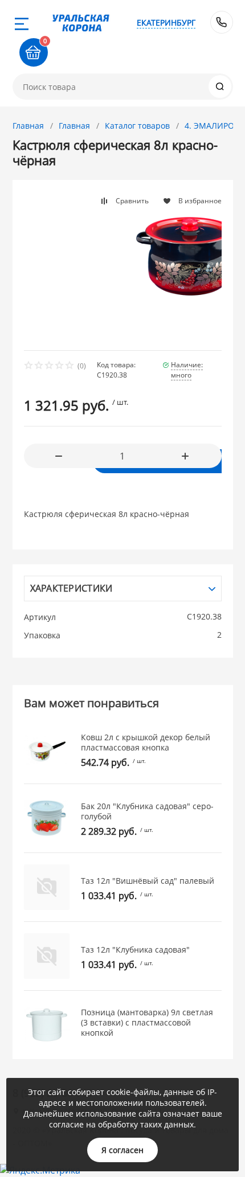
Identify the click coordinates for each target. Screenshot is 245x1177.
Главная (28, 125)
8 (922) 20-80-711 (221, 22)
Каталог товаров (137, 125)
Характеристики (71, 588)
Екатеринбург (166, 22)
